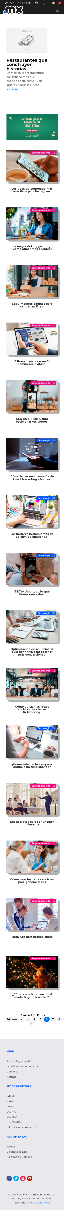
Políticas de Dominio (19, 1157)
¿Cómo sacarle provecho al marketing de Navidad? (32, 996)
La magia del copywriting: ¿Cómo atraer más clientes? (32, 248)
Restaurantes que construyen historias (26, 64)
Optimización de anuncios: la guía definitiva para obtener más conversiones (32, 651)
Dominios (12, 1071)
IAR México (13, 1096)
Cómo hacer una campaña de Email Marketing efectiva (32, 478)
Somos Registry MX (18, 1061)
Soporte (24, 3)
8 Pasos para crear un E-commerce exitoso (32, 363)
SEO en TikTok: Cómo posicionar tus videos (32, 420)
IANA (9, 1106)
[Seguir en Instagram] (23, 1178)
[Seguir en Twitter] (16, 1178)
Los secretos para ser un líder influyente (32, 823)
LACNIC (11, 1111)
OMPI (10, 1101)
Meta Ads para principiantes (32, 937)
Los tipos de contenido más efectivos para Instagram (32, 190)
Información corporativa (21, 1127)
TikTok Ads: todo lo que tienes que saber (32, 593)
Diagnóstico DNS (17, 1152)
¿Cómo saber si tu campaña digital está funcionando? (32, 766)
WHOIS (9, 3)
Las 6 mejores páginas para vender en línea (32, 305)
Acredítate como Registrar (22, 1066)
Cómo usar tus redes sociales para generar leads (32, 881)
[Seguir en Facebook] (9, 1178)
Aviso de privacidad (39, 1202)
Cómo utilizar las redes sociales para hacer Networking (32, 709)
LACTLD (11, 1117)
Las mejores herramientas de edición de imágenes (32, 535)
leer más (12, 89)
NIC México (13, 1122)
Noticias (11, 1077)
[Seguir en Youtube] (29, 1178)
